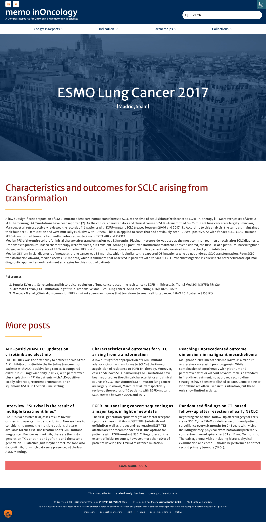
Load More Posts (133, 466)
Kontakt (141, 512)
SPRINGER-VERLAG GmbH (115, 502)
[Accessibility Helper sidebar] (261, 4)
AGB (130, 512)
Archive (179, 512)
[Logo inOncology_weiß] (41, 10)
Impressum (89, 512)
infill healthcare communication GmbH (161, 502)
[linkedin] (8, 4)
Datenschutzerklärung (111, 512)
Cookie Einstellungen (160, 512)
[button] (8, 514)
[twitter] (16, 4)
